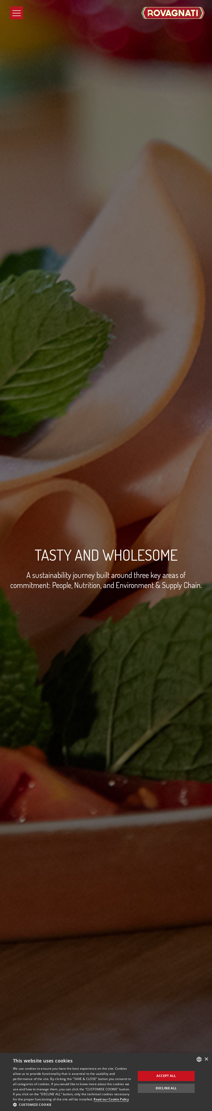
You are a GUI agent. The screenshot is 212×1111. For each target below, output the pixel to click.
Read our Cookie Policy (111, 1099)
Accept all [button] (166, 1076)
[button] (72, 1104)
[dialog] (106, 1082)
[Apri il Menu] (16, 13)
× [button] (206, 1059)
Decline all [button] (166, 1088)
